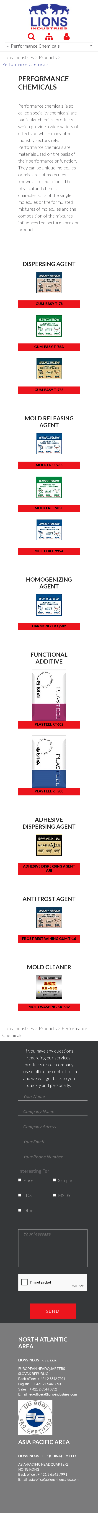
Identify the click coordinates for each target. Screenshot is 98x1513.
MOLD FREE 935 (49, 465)
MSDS (61, 1195)
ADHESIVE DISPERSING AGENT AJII (49, 868)
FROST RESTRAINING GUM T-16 (49, 938)
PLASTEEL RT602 (49, 724)
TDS (26, 1195)
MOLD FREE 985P (49, 508)
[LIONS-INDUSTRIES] (49, 16)
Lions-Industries (18, 57)
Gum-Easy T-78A (49, 347)
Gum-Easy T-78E (49, 390)
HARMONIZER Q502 (49, 626)
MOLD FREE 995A (49, 551)
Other (26, 1210)
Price (26, 1180)
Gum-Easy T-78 (49, 304)
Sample (61, 1180)
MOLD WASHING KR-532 (49, 1007)
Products (48, 57)
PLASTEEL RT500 (49, 791)
